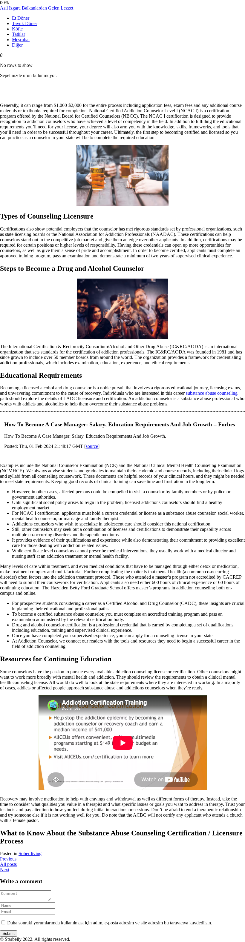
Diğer (17, 44)
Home (18, 114)
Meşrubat (21, 39)
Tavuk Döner (24, 23)
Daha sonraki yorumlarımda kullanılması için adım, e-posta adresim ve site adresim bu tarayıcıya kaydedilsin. (109, 922)
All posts (8, 864)
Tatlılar (18, 34)
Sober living (30, 853)
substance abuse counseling (212, 393)
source (92, 446)
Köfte (17, 28)
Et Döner (20, 18)
